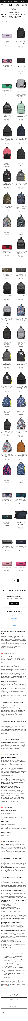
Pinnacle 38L (4, 681)
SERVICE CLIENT (14, 1002)
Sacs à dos (14, 618)
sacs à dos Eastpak (15, 695)
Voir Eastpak (14, 603)
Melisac (14, 5)
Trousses (14, 625)
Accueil (11, 12)
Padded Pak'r (4, 812)
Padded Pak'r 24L (6, 665)
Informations (13, 999)
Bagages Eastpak (6, 828)
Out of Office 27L (6, 673)
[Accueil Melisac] (14, 995)
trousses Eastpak (8, 742)
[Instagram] (3, 1012)
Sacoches (14, 623)
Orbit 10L (3, 688)
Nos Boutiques (14, 1006)
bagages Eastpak (8, 705)
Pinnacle (3, 823)
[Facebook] (7, 1012)
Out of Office (4, 817)
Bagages (14, 620)
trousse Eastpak (14, 812)
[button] (16, 41)
